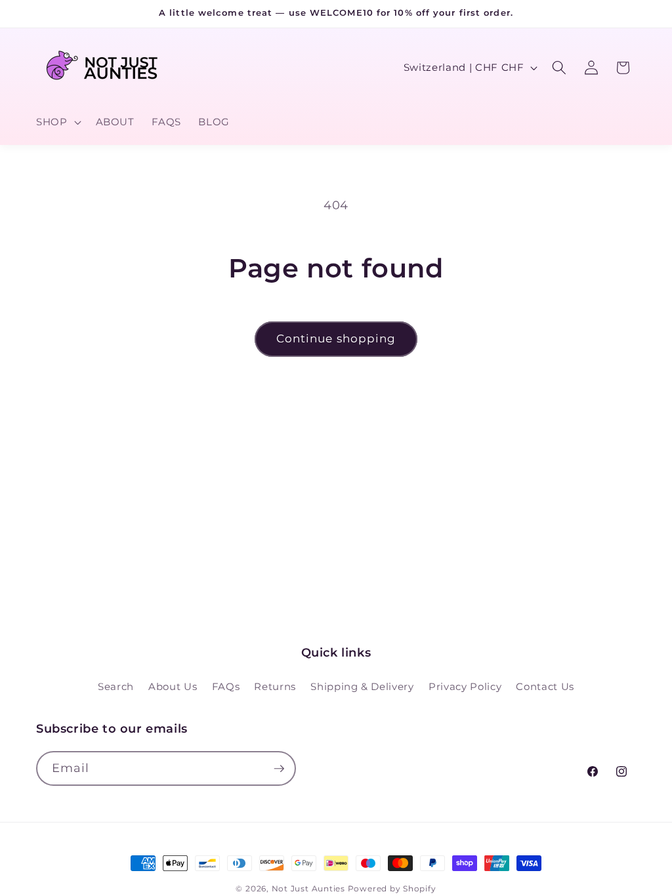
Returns (275, 686)
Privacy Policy (465, 686)
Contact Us (545, 686)
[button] (57, 122)
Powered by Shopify (392, 888)
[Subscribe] (279, 768)
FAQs (226, 686)
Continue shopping (336, 338)
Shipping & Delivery (362, 686)
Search (116, 686)
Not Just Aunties (308, 888)
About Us (172, 686)
